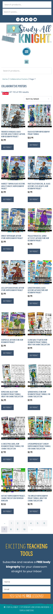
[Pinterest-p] (31, 19)
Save (6, 93)
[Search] (48, 12)
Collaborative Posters (18, 79)
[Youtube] (35, 19)
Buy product (7, 147)
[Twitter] (26, 19)
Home (5, 79)
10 (24, 529)
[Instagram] (18, 19)
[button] (26, 51)
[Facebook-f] (22, 19)
